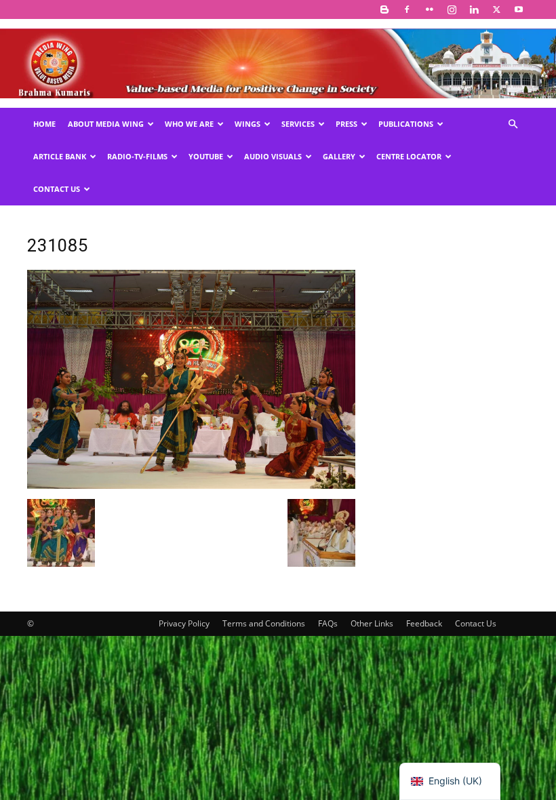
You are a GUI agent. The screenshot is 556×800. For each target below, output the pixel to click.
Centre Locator (408, 156)
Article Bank (59, 156)
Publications (405, 124)
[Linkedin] (474, 9)
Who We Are (189, 124)
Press (346, 124)
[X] (496, 9)
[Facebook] (407, 9)
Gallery (339, 156)
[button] (512, 124)
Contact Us (56, 189)
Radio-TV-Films (137, 156)
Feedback (424, 623)
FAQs (328, 623)
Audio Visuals (273, 156)
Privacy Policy (184, 623)
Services (298, 124)
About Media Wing (106, 124)
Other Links (372, 623)
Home (44, 124)
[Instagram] (451, 9)
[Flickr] (429, 9)
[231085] (191, 485)
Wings (247, 124)
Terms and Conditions (263, 623)
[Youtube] (519, 9)
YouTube (205, 156)
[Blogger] (384, 9)
